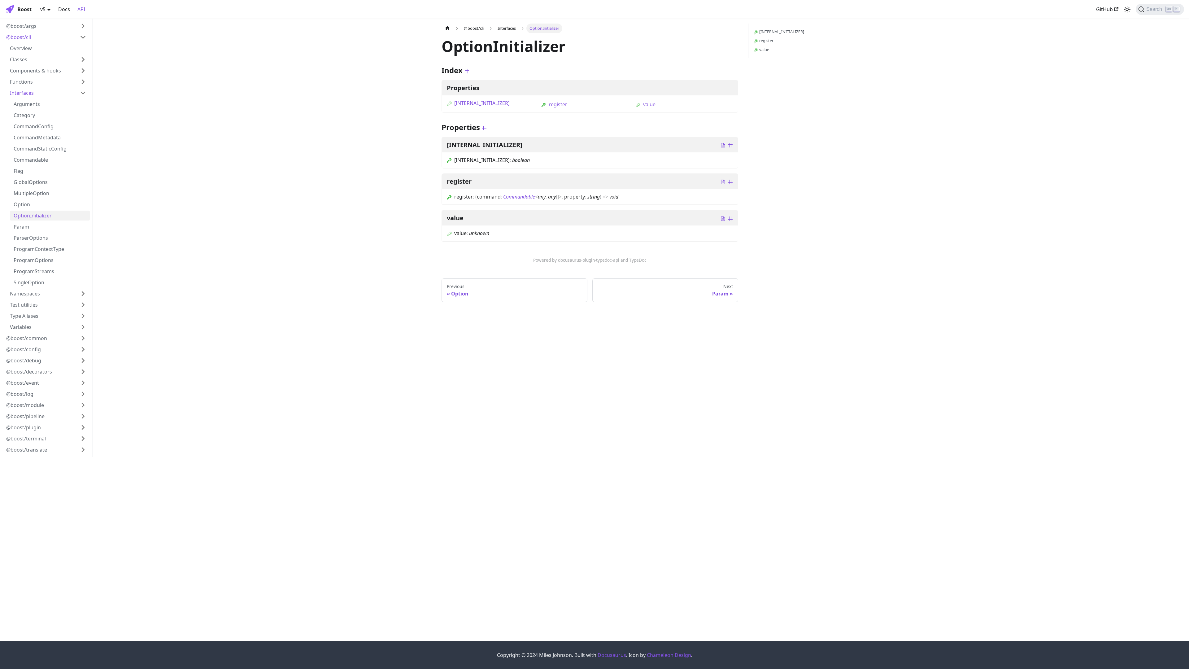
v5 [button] (43, 9)
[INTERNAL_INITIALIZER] (482, 103)
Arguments (27, 104)
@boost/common (26, 338)
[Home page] (447, 28)
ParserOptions (31, 237)
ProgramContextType (39, 249)
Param (21, 226)
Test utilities (24, 304)
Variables (21, 327)
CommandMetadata (37, 137)
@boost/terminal (26, 438)
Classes (18, 59)
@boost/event (22, 382)
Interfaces (22, 93)
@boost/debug (23, 360)
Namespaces (25, 293)
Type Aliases (24, 316)
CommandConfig (34, 126)
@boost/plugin (23, 427)
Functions (21, 81)
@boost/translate (26, 449)
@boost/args (21, 26)
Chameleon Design (669, 655)
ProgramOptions (34, 260)
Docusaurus (612, 655)
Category (24, 115)
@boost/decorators (29, 371)
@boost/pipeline (25, 416)
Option (22, 204)
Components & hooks (35, 70)
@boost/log (19, 394)
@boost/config (23, 349)
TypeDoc (638, 260)
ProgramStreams (34, 271)
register (558, 104)
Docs (64, 9)
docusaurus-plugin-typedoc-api (588, 260)
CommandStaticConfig (40, 148)
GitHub (1104, 9)
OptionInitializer (33, 215)
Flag (18, 171)
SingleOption (29, 282)
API (81, 9)
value (649, 104)
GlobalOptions (31, 182)
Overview (21, 48)
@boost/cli (18, 37)
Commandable (31, 159)
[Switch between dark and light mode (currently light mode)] (1127, 9)
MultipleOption (31, 193)
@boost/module (25, 405)
